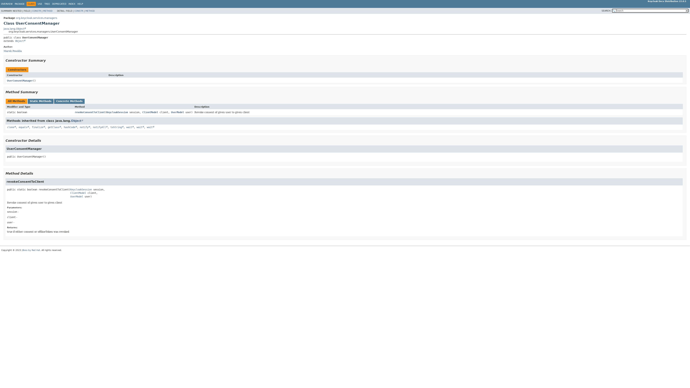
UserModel (177, 112)
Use (40, 4)
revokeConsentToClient (90, 112)
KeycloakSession (117, 112)
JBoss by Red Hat (31, 250)
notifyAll (99, 127)
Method (47, 11)
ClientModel (150, 112)
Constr (36, 11)
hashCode (69, 127)
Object (19, 41)
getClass (53, 127)
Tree (47, 4)
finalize (37, 127)
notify (84, 127)
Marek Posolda (13, 51)
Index (71, 4)
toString (116, 127)
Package (20, 4)
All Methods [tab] (16, 101)
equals (23, 127)
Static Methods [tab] (40, 101)
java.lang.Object (14, 28)
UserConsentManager (20, 80)
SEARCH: (606, 11)
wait (129, 127)
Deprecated (59, 4)
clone (10, 127)
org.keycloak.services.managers (36, 18)
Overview (7, 4)
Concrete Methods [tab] (69, 101)
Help (80, 4)
